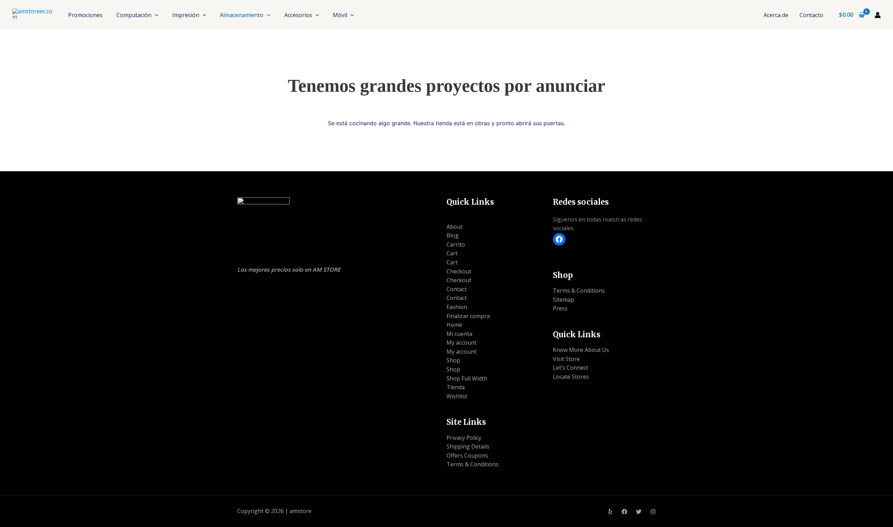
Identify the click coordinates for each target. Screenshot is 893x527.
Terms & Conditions (472, 464)
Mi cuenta (459, 334)
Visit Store (566, 359)
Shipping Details (467, 446)
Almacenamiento (241, 15)
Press (560, 308)
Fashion (456, 307)
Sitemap (563, 299)
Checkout (458, 271)
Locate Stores (571, 377)
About (454, 227)
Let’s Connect (570, 367)
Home (454, 325)
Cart (452, 253)
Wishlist (456, 396)
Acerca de (776, 15)
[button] (154, 15)
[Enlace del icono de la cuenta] (878, 15)
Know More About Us (581, 350)
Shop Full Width (466, 378)
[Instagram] (653, 511)
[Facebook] (559, 239)
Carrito (455, 244)
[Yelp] (610, 511)
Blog (452, 235)
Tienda (455, 387)
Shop (453, 360)
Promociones (85, 15)
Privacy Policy (463, 438)
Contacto (811, 15)
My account (461, 342)
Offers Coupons (467, 455)
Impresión (185, 15)
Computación (134, 15)
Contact (456, 289)
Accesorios (298, 15)
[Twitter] (638, 511)
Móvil (340, 15)
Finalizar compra (468, 316)
